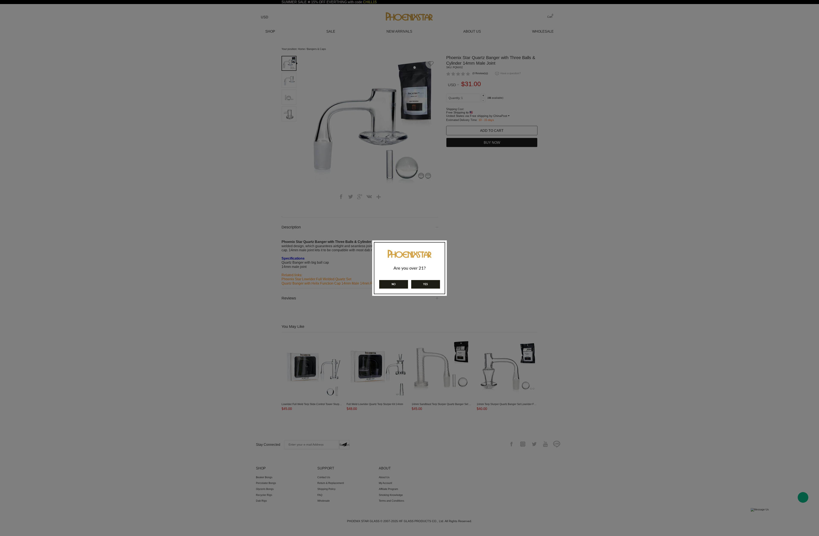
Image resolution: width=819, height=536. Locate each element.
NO (394, 284)
